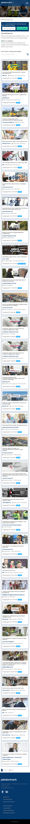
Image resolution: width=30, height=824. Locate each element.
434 (10, 770)
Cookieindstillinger (8, 810)
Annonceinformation (9, 801)
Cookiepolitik (7, 808)
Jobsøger (13, 13)
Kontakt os (6, 797)
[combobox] (12, 54)
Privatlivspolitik (7, 805)
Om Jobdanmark (7, 799)
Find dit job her (7, 33)
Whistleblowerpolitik (9, 813)
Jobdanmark (6, 13)
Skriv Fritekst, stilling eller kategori (11, 51)
